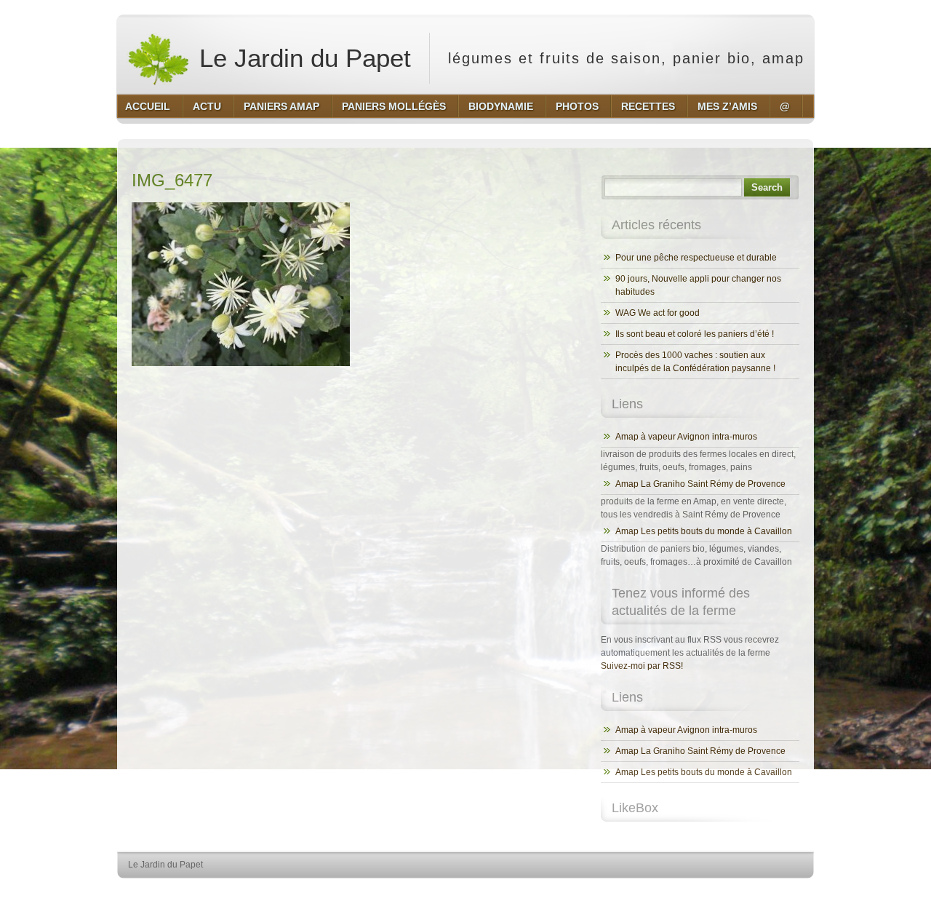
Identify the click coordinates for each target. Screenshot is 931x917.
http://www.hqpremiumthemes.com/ (756, 892)
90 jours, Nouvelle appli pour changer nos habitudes (698, 285)
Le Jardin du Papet (301, 58)
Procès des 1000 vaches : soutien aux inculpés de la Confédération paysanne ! (695, 361)
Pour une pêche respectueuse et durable (696, 258)
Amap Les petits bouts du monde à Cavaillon (703, 531)
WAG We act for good (657, 313)
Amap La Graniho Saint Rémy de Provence (700, 484)
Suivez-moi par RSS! (642, 666)
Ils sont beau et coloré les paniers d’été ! (694, 334)
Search (767, 187)
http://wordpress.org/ (645, 892)
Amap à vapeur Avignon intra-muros (686, 437)
